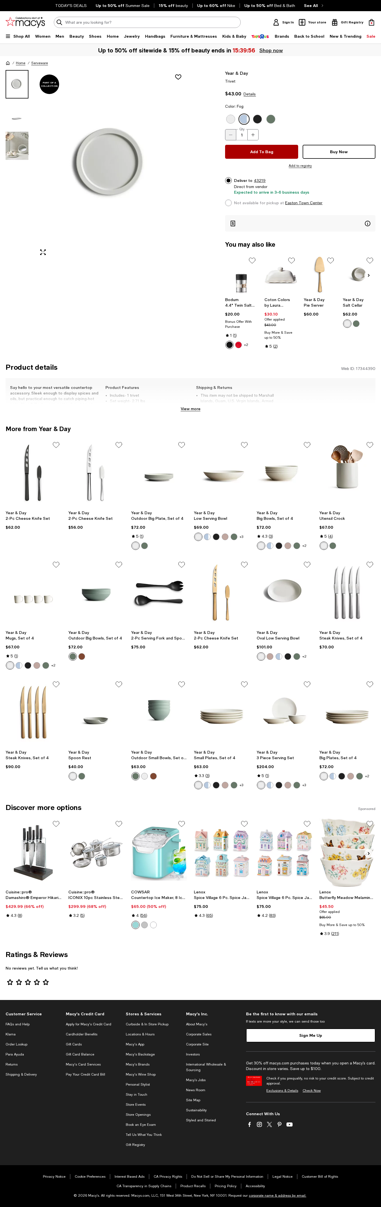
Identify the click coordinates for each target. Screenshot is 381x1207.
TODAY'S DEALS (71, 5)
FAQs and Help (18, 1024)
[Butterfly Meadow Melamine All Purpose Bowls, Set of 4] (347, 852)
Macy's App (135, 1044)
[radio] (229, 344)
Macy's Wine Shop (141, 1074)
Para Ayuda (15, 1054)
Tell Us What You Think (144, 1135)
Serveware (39, 63)
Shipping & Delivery (21, 1074)
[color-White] (153, 925)
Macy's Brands (137, 1064)
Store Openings (138, 1115)
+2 (246, 345)
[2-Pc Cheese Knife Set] (34, 473)
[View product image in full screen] (43, 252)
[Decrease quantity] (230, 134)
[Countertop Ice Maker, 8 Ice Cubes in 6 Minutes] (159, 852)
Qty (242, 129)
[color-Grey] (144, 925)
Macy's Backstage (140, 1054)
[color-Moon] (347, 323)
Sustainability (196, 1110)
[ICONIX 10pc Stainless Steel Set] (96, 852)
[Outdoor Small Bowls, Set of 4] (159, 713)
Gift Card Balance (80, 1054)
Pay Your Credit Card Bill (85, 1074)
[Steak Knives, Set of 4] (347, 593)
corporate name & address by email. (277, 1196)
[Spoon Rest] (96, 713)
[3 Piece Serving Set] (285, 713)
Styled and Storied (201, 1120)
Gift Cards (74, 1044)
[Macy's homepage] (8, 63)
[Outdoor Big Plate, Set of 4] (159, 473)
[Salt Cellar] (359, 275)
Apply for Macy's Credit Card (88, 1024)
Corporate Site (197, 1044)
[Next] (368, 275)
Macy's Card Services (83, 1064)
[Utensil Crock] (347, 473)
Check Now (312, 1091)
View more (191, 408)
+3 (241, 537)
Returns (12, 1064)
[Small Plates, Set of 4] (222, 713)
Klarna (11, 1034)
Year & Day (236, 73)
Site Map (193, 1100)
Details (249, 94)
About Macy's (196, 1024)
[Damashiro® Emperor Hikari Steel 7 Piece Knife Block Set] (34, 852)
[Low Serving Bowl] (222, 473)
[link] (241, 323)
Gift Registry (135, 1145)
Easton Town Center (303, 203)
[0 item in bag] (371, 22)
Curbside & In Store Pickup (147, 1024)
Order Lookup (16, 1044)
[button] (96, 165)
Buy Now (339, 151)
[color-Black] (229, 345)
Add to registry (300, 166)
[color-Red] (238, 345)
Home (20, 63)
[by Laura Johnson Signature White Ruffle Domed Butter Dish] (280, 275)
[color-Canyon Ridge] (81, 656)
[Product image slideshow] (111, 165)
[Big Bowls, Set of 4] (285, 473)
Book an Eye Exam (141, 1125)
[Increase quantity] (253, 134)
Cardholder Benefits (81, 1034)
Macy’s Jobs (196, 1080)
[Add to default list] (252, 260)
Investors (193, 1054)
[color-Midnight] (216, 536)
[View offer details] (300, 223)
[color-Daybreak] (225, 536)
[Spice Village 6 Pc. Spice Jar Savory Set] (222, 852)
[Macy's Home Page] (25, 22)
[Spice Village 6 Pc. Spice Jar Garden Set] (285, 852)
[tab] (17, 84)
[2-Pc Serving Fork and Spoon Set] (159, 593)
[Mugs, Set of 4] (34, 593)
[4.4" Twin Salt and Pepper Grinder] (241, 275)
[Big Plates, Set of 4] (347, 713)
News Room (195, 1090)
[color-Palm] (356, 323)
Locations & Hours (140, 1034)
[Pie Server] (320, 275)
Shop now (271, 50)
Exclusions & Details (282, 1091)
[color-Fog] (207, 536)
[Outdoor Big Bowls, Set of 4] (96, 593)
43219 (260, 180)
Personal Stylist (138, 1084)
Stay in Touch (136, 1095)
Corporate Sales (198, 1034)
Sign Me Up (310, 1035)
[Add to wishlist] (178, 77)
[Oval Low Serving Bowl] (285, 593)
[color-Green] (135, 925)
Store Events (136, 1105)
